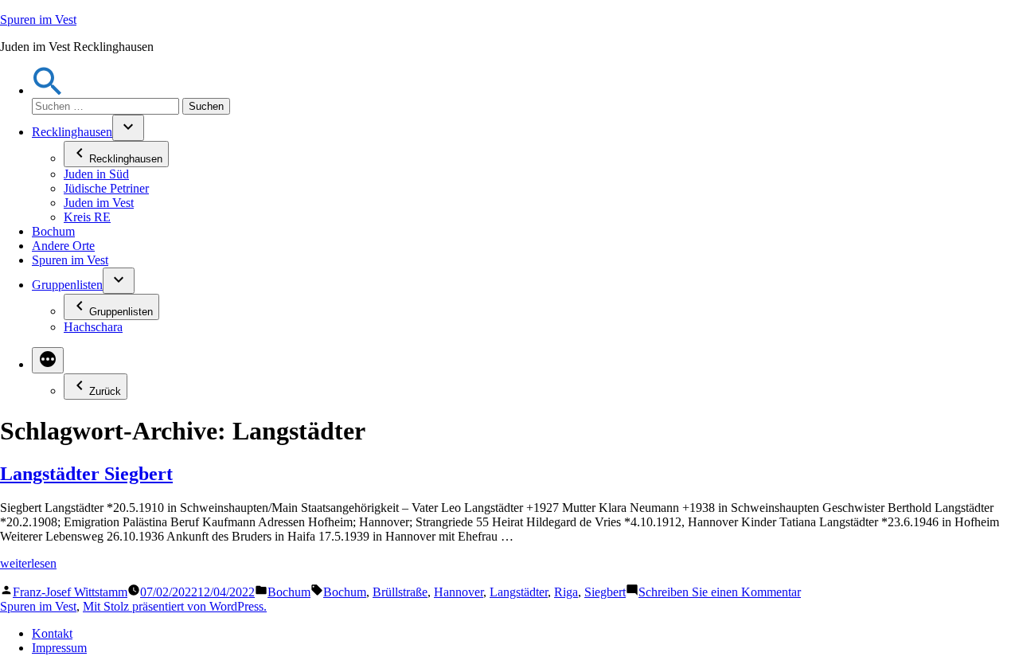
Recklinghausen (72, 132)
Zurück (105, 391)
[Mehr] (48, 360)
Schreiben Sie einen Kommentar (719, 592)
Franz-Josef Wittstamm (70, 592)
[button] (48, 90)
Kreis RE (87, 217)
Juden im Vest (99, 202)
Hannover (458, 592)
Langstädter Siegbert (86, 473)
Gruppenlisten (67, 284)
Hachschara (93, 327)
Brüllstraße (400, 592)
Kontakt (52, 633)
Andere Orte (63, 245)
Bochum (53, 231)
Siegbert (605, 592)
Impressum (59, 647)
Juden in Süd (96, 174)
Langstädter (519, 592)
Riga (566, 592)
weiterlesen (28, 563)
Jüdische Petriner (106, 188)
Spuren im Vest (38, 19)
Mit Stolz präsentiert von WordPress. (175, 606)
